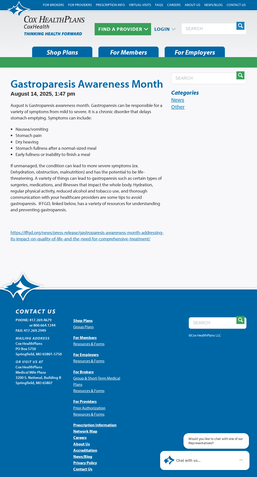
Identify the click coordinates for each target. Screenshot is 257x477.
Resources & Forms (88, 343)
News (177, 100)
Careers (174, 5)
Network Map (85, 431)
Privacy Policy (85, 462)
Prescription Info (110, 5)
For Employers (195, 52)
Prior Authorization (89, 407)
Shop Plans (62, 52)
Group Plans (83, 326)
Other (178, 107)
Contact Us (236, 5)
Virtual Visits (140, 5)
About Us (192, 5)
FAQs (159, 5)
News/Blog (213, 5)
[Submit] (240, 26)
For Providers (80, 5)
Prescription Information (94, 424)
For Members (128, 52)
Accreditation (85, 450)
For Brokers (53, 5)
